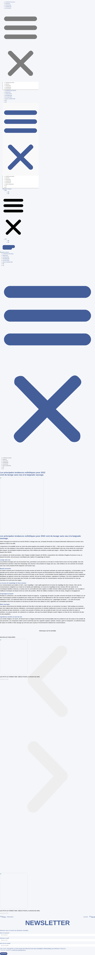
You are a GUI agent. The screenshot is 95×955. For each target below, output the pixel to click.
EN (6, 100)
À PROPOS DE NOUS (10, 2)
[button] (21, 45)
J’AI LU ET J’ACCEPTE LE (13, 950)
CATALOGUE (8, 5)
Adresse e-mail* (4, 938)
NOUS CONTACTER (10, 98)
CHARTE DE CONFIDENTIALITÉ (19, 950)
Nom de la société (5, 943)
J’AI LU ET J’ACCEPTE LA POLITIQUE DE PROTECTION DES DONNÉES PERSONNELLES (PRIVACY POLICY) (33, 948)
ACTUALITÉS (8, 8)
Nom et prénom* (5, 933)
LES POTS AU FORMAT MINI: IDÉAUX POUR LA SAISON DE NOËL (20, 676)
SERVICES (7, 3)
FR (5, 190)
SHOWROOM (8, 6)
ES (6, 102)
